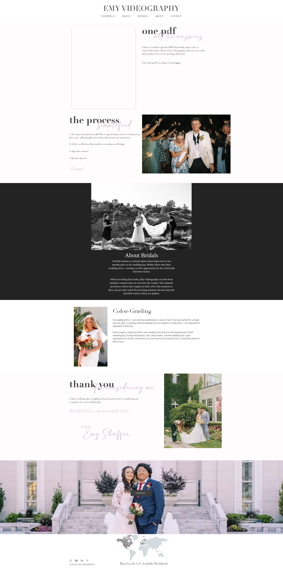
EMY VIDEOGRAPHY (141, 8)
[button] (143, 16)
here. (178, 62)
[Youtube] (76, 560)
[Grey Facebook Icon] (87, 560)
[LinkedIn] (81, 560)
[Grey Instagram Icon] (70, 560)
